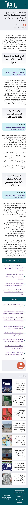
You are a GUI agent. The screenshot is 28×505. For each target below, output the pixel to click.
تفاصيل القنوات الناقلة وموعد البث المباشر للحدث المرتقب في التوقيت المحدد (15, 128)
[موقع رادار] (11, 4)
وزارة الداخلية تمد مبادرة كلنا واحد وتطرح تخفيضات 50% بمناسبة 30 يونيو (13, 327)
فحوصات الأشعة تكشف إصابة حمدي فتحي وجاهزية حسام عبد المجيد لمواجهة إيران (13, 340)
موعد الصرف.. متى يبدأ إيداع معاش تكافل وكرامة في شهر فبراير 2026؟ (13, 334)
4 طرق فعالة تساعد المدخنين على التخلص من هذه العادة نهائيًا (13, 305)
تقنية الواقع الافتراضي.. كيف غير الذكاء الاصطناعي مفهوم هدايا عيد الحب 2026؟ (14, 284)
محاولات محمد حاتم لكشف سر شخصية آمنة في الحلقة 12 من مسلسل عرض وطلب (13, 312)
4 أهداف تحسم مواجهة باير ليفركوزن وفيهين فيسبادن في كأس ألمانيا (15, 196)
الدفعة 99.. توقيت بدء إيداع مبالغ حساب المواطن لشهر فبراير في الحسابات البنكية (13, 347)
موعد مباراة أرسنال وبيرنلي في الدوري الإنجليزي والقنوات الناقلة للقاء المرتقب (14, 353)
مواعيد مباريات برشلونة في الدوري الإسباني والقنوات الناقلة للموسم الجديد (15, 73)
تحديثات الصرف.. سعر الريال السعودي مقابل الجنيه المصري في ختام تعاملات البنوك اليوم (14, 276)
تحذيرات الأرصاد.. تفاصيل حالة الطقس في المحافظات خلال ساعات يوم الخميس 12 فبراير (13, 292)
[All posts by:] (21, 365)
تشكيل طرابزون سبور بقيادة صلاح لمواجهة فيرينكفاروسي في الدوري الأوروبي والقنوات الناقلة (13, 320)
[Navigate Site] (25, 5)
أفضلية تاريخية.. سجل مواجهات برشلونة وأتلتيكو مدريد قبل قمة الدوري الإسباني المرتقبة (13, 268)
